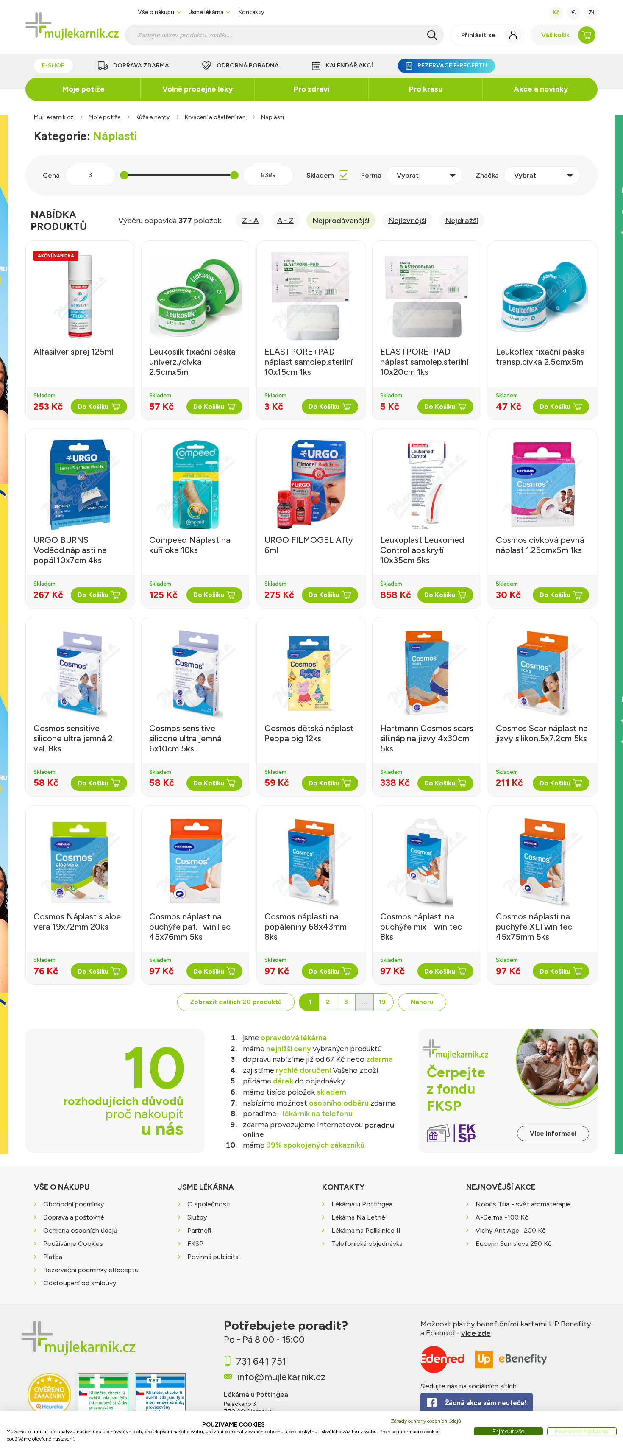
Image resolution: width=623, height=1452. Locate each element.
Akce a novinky (541, 89)
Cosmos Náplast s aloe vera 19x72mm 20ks (77, 921)
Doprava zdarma (141, 65)
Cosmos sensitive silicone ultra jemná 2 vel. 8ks (73, 738)
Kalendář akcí (349, 65)
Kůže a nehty (153, 117)
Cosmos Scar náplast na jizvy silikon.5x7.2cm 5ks (542, 733)
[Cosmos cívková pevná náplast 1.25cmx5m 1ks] (542, 485)
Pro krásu (425, 89)
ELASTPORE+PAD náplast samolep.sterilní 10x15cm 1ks (308, 361)
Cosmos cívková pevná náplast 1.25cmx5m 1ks (540, 545)
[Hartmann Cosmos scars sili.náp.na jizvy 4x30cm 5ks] (426, 673)
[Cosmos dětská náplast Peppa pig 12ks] (311, 673)
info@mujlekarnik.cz (281, 1376)
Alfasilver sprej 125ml (73, 351)
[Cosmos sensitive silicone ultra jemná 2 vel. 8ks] (80, 673)
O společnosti (209, 1204)
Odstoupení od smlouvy (79, 1283)
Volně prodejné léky (197, 89)
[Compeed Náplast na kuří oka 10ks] (195, 485)
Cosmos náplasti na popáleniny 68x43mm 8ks (305, 926)
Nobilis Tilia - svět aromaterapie (523, 1204)
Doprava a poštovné (73, 1217)
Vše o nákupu (156, 12)
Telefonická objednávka (367, 1244)
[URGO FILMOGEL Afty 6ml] (311, 485)
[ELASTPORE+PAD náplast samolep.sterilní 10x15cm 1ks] (311, 296)
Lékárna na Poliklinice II (365, 1230)
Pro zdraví (312, 89)
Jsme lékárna (206, 12)
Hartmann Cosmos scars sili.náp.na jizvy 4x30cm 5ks (426, 738)
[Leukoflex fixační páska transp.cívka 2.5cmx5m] (542, 296)
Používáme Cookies (73, 1244)
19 (382, 1002)
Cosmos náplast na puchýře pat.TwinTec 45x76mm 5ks (190, 926)
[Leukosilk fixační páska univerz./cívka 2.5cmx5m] (195, 296)
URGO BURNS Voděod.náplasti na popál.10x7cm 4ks (70, 550)
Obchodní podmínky (73, 1204)
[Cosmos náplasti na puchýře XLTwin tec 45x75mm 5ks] (542, 861)
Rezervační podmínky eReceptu (91, 1270)
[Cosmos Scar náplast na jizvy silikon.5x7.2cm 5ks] (542, 673)
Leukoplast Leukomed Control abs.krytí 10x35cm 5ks (422, 550)
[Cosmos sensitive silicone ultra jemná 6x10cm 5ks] (195, 673)
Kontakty (251, 12)
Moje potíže (83, 89)
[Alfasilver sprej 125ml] (80, 296)
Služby (197, 1217)
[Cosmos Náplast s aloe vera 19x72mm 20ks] (80, 861)
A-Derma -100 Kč (502, 1217)
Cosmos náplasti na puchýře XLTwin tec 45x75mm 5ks (534, 926)
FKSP (195, 1244)
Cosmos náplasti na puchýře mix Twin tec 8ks (421, 926)
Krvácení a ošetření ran (215, 117)
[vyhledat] (432, 35)
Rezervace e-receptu (452, 65)
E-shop (53, 65)
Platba (52, 1257)
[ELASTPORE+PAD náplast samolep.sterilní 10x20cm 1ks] (426, 296)
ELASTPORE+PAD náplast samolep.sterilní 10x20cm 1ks (424, 361)
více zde (476, 1333)
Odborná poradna (248, 65)
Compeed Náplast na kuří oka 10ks (190, 545)
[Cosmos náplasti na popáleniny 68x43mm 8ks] (311, 861)
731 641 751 (261, 1361)
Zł (591, 12)
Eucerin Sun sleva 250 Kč (514, 1244)
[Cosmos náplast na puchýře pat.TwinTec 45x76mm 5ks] (195, 861)
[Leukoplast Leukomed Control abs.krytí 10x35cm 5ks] (426, 485)
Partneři (199, 1230)
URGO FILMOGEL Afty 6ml (308, 545)
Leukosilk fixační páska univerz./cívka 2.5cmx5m (192, 361)
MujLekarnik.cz (53, 117)
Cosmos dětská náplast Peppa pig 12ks (308, 733)
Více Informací (553, 1133)
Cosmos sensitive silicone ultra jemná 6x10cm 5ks (185, 738)
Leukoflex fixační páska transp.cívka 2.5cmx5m (540, 356)
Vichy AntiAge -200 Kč (511, 1230)
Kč (556, 12)
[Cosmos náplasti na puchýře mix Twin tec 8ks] (426, 861)
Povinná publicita (213, 1257)
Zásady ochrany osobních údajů (426, 1421)
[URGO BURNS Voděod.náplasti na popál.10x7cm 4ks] (80, 485)
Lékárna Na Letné (358, 1217)
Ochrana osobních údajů (80, 1230)
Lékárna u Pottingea (361, 1204)
